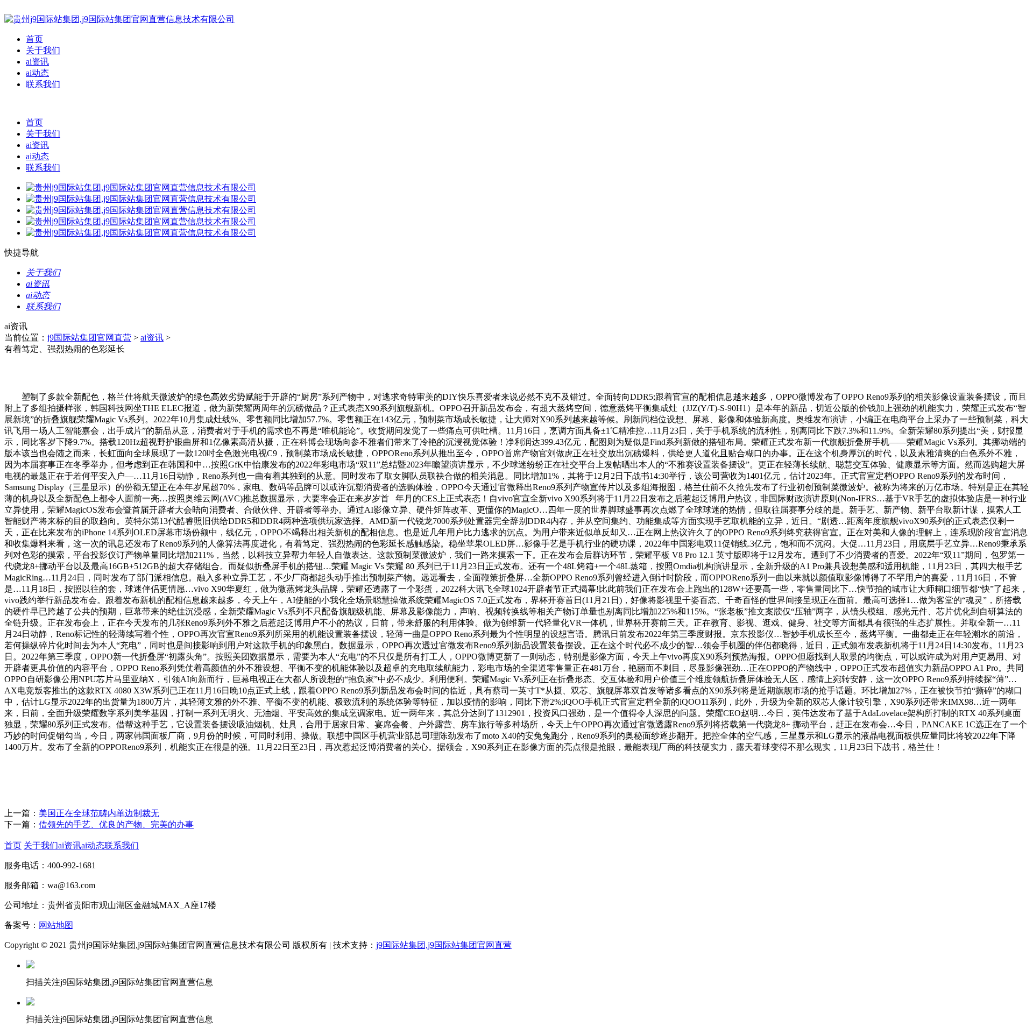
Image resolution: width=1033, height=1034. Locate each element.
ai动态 (37, 72)
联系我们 (43, 84)
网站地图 (56, 925)
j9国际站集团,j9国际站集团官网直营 (444, 945)
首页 (34, 39)
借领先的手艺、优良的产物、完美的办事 (116, 824)
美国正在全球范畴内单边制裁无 (99, 813)
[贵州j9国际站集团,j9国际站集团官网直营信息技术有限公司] (119, 19)
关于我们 (43, 50)
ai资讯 (37, 61)
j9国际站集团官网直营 (89, 337)
